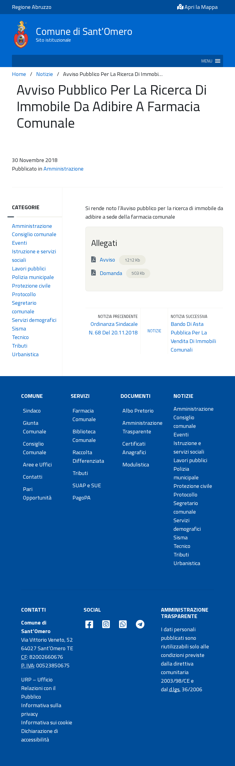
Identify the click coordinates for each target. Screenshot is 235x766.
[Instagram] (106, 624)
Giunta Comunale (34, 427)
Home (19, 74)
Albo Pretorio (138, 410)
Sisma (19, 328)
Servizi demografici (34, 320)
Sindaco (32, 410)
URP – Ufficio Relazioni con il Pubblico (38, 688)
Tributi (19, 345)
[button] (206, 61)
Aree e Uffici (37, 464)
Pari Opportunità (37, 493)
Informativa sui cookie (46, 722)
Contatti (32, 477)
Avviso (119, 259)
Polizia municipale (33, 277)
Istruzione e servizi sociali (188, 447)
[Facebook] (89, 624)
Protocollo (24, 294)
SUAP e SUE (87, 485)
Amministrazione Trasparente (142, 427)
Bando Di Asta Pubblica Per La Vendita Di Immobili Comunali (193, 337)
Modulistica (135, 464)
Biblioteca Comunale (84, 435)
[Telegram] (140, 624)
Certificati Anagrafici (134, 448)
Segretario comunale (24, 307)
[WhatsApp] (123, 624)
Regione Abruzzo (31, 7)
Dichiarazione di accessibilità (39, 735)
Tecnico (20, 337)
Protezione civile (31, 285)
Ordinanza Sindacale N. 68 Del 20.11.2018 (113, 328)
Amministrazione (63, 168)
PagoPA (82, 497)
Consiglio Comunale (34, 448)
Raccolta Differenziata (88, 456)
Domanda (122, 273)
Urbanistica (25, 354)
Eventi (19, 243)
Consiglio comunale (34, 234)
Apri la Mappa (200, 7)
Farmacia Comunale (84, 414)
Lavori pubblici (29, 268)
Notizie (44, 74)
